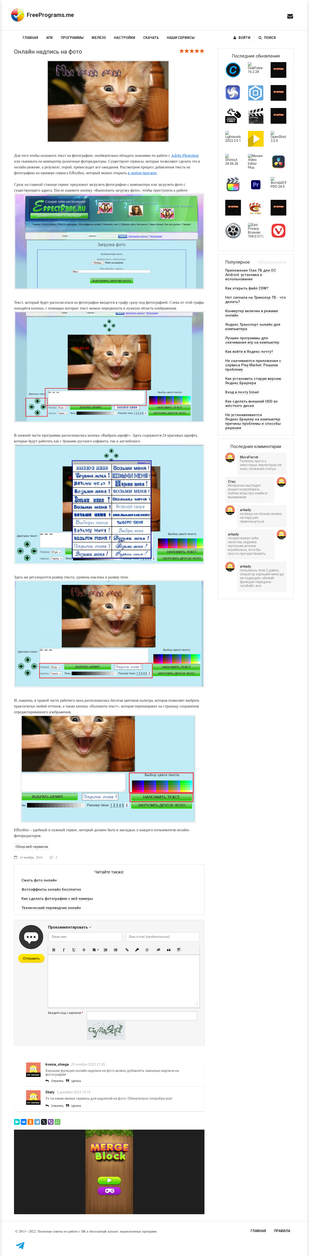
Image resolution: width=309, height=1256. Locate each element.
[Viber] (51, 1122)
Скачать (151, 38)
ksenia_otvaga (57, 1064)
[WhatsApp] (57, 1122)
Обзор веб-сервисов (31, 847)
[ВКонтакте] (24, 1122)
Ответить (57, 1081)
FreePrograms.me (50, 15)
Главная (30, 38)
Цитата (76, 1081)
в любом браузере (142, 172)
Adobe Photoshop (185, 155)
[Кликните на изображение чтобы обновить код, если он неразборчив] (106, 1038)
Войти (244, 38)
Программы (72, 38)
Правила (282, 1231)
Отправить (31, 958)
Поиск (270, 38)
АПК (49, 38)
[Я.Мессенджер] (17, 1122)
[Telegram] (37, 1122)
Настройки (124, 38)
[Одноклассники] (30, 1122)
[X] (44, 1122)
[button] (53, 949)
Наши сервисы (181, 38)
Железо (98, 38)
